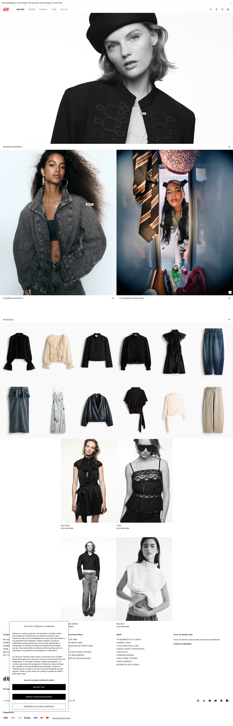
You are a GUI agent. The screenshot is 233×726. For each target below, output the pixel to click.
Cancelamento (124, 661)
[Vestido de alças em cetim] (58, 410)
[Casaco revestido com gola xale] (97, 410)
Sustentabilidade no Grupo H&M (76, 646)
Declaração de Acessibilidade (75, 658)
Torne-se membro (182, 644)
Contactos (122, 652)
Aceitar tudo (39, 687)
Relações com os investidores (76, 652)
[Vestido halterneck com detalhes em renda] (174, 352)
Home (54, 9)
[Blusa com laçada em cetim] (174, 410)
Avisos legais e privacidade (130, 649)
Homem (31, 9)
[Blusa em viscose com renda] (19, 352)
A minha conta (123, 643)
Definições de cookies (127, 665)
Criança (43, 9)
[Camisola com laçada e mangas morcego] (135, 410)
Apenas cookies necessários (39, 697)
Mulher (20, 9)
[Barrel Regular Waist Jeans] (213, 352)
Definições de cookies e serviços (39, 707)
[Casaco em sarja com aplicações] (97, 352)
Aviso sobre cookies (126, 658)
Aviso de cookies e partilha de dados (39, 680)
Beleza (64, 9)
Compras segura (125, 655)
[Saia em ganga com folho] (19, 410)
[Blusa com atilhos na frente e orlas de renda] (58, 352)
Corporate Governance (72, 655)
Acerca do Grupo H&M (71, 643)
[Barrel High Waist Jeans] (213, 410)
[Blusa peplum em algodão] (135, 352)
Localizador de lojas (127, 646)
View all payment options (61, 718)
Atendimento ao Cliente (128, 639)
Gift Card (8, 655)
